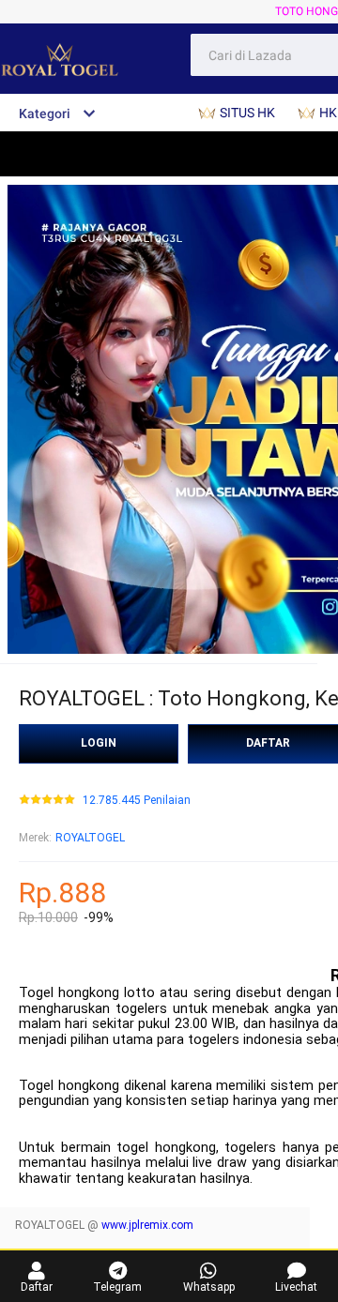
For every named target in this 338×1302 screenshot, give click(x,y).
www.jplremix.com (147, 1225)
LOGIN (98, 742)
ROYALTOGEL (90, 837)
